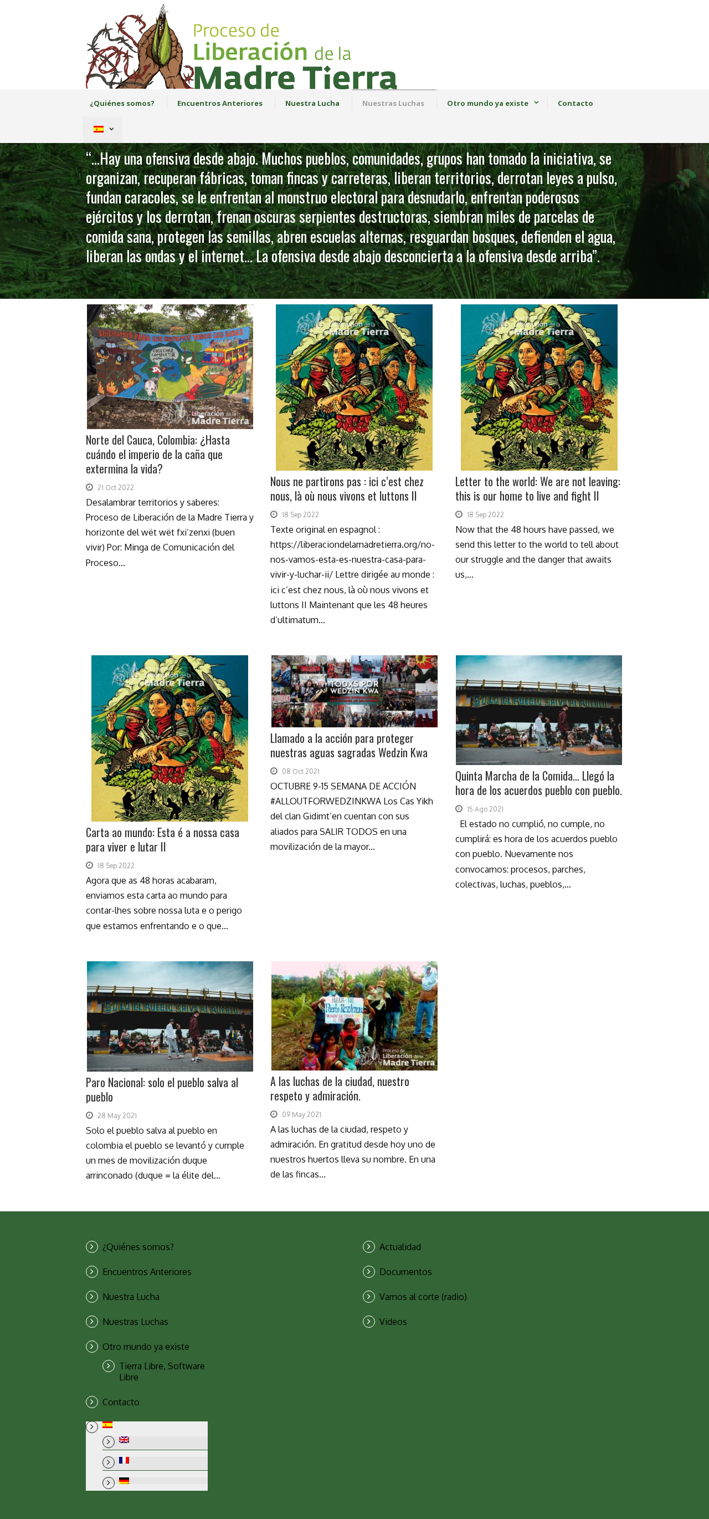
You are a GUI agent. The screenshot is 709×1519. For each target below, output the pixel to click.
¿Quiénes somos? (122, 103)
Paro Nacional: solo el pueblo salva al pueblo (162, 1089)
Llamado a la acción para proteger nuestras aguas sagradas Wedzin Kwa (349, 745)
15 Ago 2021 (485, 809)
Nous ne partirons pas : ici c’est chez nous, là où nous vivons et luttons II (347, 488)
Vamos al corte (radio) (423, 1296)
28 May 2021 (117, 1116)
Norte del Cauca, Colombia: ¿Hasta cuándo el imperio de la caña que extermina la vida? (158, 454)
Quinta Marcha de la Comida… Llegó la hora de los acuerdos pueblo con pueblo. (538, 782)
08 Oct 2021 (301, 771)
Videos (393, 1321)
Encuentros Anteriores (220, 103)
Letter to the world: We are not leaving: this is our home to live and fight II (537, 488)
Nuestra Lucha (312, 103)
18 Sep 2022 (300, 515)
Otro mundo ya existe (487, 103)
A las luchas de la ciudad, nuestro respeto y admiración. (339, 1088)
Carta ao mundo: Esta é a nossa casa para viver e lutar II (162, 839)
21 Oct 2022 (115, 487)
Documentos (405, 1271)
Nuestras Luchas (393, 103)
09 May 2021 (301, 1114)
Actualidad (400, 1246)
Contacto (575, 103)
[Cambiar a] (98, 130)
